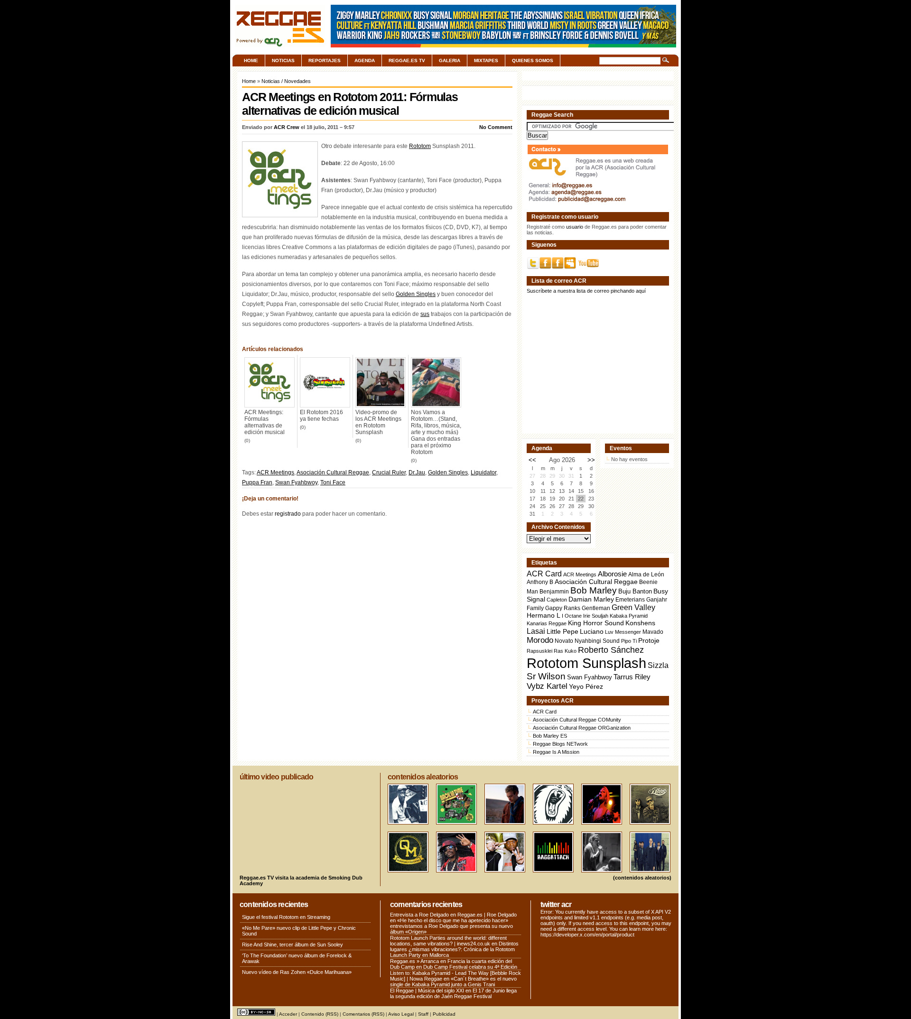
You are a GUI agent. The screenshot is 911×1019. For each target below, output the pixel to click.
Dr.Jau (417, 472)
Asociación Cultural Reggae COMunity (577, 720)
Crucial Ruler (389, 472)
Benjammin (554, 591)
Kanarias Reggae (547, 623)
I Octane (572, 616)
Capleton (557, 599)
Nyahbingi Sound (597, 641)
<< (532, 459)
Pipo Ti (629, 641)
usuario (574, 227)
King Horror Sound (596, 623)
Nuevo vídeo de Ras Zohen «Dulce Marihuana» (297, 972)
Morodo (540, 640)
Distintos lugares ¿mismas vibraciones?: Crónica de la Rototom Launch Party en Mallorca (454, 949)
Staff (423, 1014)
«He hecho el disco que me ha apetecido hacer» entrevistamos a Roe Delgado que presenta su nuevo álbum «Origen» (451, 926)
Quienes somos (532, 60)
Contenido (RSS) (319, 1014)
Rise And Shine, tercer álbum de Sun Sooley (292, 944)
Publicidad (444, 1014)
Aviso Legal (401, 1014)
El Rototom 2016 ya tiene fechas (321, 415)
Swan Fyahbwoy (296, 482)
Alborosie (612, 574)
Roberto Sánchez (611, 650)
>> (591, 459)
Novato (564, 641)
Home (251, 60)
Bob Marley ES (550, 736)
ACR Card (544, 574)
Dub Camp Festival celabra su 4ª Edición (470, 967)
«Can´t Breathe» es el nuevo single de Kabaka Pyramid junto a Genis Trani (453, 981)
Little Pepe (562, 631)
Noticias (283, 60)
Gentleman (596, 608)
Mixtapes (486, 60)
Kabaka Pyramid (629, 616)
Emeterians (630, 599)
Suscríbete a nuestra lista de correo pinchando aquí (586, 291)
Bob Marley (593, 590)
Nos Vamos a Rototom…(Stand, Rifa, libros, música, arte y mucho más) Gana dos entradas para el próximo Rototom (436, 432)
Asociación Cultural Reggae (333, 472)
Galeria (449, 60)
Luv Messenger (623, 632)
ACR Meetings (275, 472)
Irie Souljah (595, 616)
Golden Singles (416, 294)
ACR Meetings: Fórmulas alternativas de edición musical (264, 422)
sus (424, 314)
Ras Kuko (565, 651)
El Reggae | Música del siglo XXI (427, 990)
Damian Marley (591, 599)
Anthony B (540, 582)
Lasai (536, 631)
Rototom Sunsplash (586, 663)
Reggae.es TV (407, 60)
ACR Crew (286, 127)
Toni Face (332, 482)
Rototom (420, 146)
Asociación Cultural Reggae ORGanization (582, 728)
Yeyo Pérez (586, 686)
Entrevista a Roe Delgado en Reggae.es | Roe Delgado (453, 914)
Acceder (288, 1014)
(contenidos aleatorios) (642, 877)
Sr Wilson (546, 676)
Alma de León (646, 574)
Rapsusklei (539, 651)
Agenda (364, 60)
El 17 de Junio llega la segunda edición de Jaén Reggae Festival (453, 993)
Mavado (652, 632)
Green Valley (633, 607)
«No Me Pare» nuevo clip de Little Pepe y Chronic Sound (299, 930)
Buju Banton (635, 591)
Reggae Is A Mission (556, 752)
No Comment (495, 127)
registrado (288, 513)
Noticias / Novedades (286, 81)
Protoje (649, 640)
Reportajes (324, 60)
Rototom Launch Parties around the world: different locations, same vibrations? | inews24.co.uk (448, 940)
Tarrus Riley (632, 677)
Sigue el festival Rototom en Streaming (286, 917)
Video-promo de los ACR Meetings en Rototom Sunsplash (378, 422)
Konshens (640, 623)
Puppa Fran (257, 482)
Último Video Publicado (276, 777)
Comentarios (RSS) (363, 1014)
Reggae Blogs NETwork (560, 744)
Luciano (592, 631)
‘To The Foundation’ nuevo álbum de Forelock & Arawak (297, 958)
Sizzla (658, 665)
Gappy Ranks (562, 608)
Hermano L (543, 615)
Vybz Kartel (547, 686)
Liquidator (483, 472)
